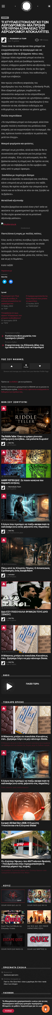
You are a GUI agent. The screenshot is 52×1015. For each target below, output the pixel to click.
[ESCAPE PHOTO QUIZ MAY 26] (39, 896)
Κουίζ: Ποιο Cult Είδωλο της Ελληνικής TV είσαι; (11, 927)
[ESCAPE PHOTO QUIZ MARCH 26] (13, 940)
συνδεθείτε (13, 382)
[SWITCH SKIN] (49, 6)
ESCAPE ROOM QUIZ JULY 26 (11, 905)
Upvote (11, 366)
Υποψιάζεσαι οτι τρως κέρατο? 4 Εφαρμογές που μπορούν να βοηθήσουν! (11, 315)
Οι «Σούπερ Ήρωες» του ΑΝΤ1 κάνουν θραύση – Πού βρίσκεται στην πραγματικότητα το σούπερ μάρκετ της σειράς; (25, 864)
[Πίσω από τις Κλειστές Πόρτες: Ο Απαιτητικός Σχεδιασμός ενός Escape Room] (26, 551)
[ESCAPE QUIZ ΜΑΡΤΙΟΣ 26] (39, 940)
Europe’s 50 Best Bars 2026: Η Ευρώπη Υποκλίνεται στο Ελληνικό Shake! (20, 824)
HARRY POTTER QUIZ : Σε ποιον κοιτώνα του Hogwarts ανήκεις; (22, 482)
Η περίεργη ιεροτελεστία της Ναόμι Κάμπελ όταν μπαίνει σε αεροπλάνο (37, 298)
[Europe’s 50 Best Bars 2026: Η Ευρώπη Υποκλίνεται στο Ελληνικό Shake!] (26, 806)
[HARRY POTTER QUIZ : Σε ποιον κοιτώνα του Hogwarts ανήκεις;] (26, 464)
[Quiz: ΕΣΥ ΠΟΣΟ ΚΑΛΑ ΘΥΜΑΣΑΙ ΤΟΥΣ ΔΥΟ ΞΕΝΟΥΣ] (26, 595)
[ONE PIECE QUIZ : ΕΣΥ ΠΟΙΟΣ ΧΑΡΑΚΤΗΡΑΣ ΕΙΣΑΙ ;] (39, 917)
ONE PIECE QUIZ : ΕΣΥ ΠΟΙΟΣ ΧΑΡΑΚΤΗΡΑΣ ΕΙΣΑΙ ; (37, 927)
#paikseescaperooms (11, 975)
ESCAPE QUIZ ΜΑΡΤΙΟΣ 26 (36, 949)
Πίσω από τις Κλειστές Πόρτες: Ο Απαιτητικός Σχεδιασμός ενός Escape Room (25, 569)
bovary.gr (9, 271)
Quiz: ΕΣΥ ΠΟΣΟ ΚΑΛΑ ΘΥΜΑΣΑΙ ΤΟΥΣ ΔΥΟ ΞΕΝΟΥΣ (24, 613)
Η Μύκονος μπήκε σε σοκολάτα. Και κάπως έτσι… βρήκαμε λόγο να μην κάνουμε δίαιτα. (24, 657)
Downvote (40, 366)
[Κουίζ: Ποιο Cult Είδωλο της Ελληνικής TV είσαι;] (13, 917)
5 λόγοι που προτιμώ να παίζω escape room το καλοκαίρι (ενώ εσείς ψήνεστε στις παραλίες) (25, 525)
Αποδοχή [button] (8, 1011)
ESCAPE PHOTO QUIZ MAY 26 (37, 905)
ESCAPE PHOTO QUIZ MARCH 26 (12, 949)
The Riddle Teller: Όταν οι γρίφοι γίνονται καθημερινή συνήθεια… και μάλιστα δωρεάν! (24, 438)
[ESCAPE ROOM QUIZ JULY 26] (13, 896)
